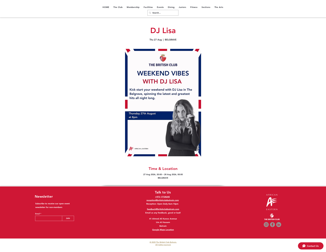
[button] (118, 7)
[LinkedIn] (278, 224)
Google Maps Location (163, 229)
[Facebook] (272, 224)
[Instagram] (266, 224)
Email (37, 214)
